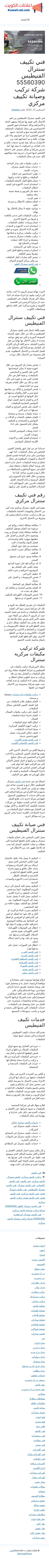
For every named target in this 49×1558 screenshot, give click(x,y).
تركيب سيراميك (37, 1296)
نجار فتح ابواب (38, 1519)
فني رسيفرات (38, 1435)
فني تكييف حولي (30, 972)
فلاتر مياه (40, 1426)
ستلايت (41, 1394)
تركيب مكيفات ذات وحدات (25, 694)
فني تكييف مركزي (30, 1193)
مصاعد (41, 1491)
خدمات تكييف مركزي (28, 1122)
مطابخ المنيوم (38, 1496)
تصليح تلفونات (38, 1310)
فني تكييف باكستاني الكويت (24, 743)
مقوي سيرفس (38, 1500)
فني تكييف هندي (30, 969)
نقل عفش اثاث (37, 1533)
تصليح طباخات (38, 1324)
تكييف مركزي (38, 1181)
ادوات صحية (39, 1245)
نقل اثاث (40, 1523)
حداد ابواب (39, 1343)
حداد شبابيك (39, 1361)
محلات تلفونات (37, 1486)
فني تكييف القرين (29, 952)
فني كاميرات (39, 1449)
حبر (43, 1338)
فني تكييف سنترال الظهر (26, 264)
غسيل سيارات (38, 1412)
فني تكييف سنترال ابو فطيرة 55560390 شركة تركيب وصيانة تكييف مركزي (26, 1218)
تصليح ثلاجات (38, 1315)
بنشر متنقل (39, 1269)
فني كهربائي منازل (36, 1454)
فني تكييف (20, 781)
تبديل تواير (40, 1287)
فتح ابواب (40, 1417)
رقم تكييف (40, 1384)
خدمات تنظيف (38, 1375)
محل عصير (39, 1482)
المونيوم (41, 1264)
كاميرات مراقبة (37, 1463)
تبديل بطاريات (38, 1282)
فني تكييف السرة (29, 955)
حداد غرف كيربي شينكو (33, 1366)
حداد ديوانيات (38, 1357)
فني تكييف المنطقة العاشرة (24, 959)
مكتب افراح (39, 1510)
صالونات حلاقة (38, 1403)
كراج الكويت (39, 1468)
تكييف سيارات (38, 1333)
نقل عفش (40, 1528)
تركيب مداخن (38, 1301)
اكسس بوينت (38, 1259)
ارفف (42, 1250)
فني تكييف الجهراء (29, 965)
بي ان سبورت (38, 1273)
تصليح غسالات (38, 1329)
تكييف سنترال (13, 1177)
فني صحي (40, 1445)
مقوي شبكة (39, 1505)
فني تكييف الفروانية (28, 962)
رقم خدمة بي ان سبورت (33, 1389)
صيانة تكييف (39, 1408)
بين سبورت (39, 1278)
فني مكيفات (39, 1459)
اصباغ (42, 1255)
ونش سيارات (38, 1537)
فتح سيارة (40, 1421)
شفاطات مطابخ (37, 1398)
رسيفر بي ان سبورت (35, 1380)
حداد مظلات (39, 1370)
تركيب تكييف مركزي (31, 1177)
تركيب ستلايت (38, 1292)
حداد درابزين (39, 1347)
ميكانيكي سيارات (37, 1514)
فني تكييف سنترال (26, 1185)
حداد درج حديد (38, 1352)
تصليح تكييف (39, 1306)
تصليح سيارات (38, 1319)
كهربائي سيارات (37, 1472)
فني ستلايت (39, 1440)
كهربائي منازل (38, 1477)
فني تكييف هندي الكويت (26, 739)
